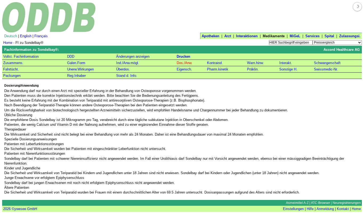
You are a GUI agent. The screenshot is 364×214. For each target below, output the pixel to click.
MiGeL (295, 36)
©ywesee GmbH (24, 209)
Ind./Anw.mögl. (127, 63)
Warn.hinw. (255, 63)
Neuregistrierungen (347, 203)
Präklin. (253, 69)
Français (41, 36)
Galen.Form (76, 63)
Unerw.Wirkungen (80, 69)
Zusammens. (13, 63)
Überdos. (123, 69)
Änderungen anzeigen (132, 56)
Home (7, 43)
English (25, 36)
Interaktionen (247, 36)
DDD (70, 56)
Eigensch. (184, 69)
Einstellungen (293, 209)
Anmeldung (325, 209)
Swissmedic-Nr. (326, 69)
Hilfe (310, 209)
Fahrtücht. (11, 69)
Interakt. (285, 63)
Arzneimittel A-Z (297, 203)
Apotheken (210, 36)
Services (312, 36)
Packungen (12, 76)
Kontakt (343, 209)
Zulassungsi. (350, 36)
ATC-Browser (320, 203)
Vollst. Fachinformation (21, 56)
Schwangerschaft (327, 63)
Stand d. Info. (126, 76)
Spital (329, 36)
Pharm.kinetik (217, 69)
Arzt (227, 36)
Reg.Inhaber (76, 76)
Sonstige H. (288, 69)
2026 (7, 209)
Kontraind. (215, 63)
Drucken (183, 56)
